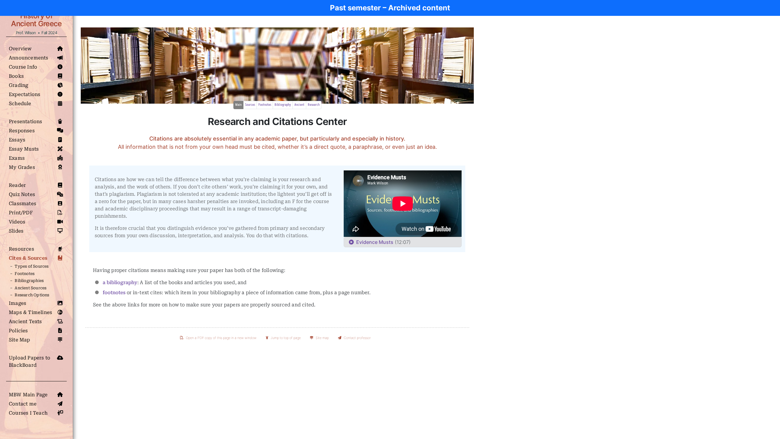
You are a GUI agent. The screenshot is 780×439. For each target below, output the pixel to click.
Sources (250, 105)
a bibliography (120, 282)
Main (238, 105)
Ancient (299, 105)
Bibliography (283, 105)
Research (314, 105)
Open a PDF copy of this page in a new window (221, 338)
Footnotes (264, 105)
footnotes (114, 292)
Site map (322, 338)
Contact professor (357, 338)
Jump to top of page (286, 338)
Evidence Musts (373, 242)
